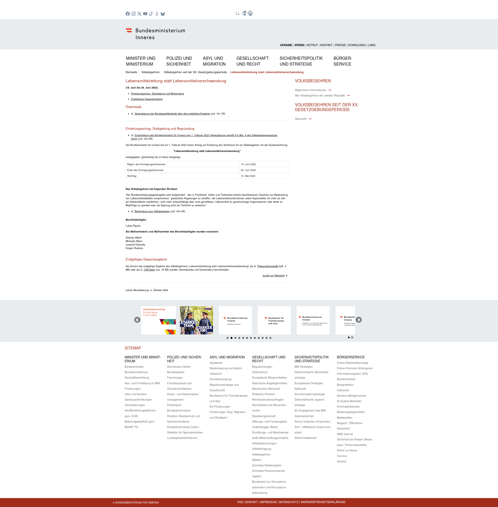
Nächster (359, 320)
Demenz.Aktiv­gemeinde (351, 395)
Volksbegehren (150, 72)
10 (263, 338)
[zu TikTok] (151, 14)
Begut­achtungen (262, 366)
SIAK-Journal (345, 434)
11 (266, 338)
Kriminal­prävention (348, 406)
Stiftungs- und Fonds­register (269, 421)
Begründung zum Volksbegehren (152, 211)
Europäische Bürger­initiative (269, 377)
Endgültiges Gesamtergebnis (147, 99)
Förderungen (133, 388)
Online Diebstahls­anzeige (352, 363)
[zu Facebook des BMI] (128, 14)
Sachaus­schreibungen (138, 399)
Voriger (137, 320)
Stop (352, 337)
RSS (240, 502)
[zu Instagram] (134, 14)
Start (349, 337)
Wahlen (256, 460)
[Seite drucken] (250, 14)
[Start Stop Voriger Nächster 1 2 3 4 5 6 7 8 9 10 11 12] (249, 319)
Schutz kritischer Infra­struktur (313, 421)
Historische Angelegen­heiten (269, 383)
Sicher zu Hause (347, 450)
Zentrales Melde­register (266, 465)
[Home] (156, 30)
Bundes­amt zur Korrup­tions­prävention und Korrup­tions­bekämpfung (269, 487)
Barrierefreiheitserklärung (323, 502)
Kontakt (326, 45)
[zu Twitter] (139, 14)
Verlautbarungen (135, 405)
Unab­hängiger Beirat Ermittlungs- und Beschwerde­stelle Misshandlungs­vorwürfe (270, 432)
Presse (340, 45)
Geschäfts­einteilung (137, 377)
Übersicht (301, 119)
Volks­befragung (261, 449)
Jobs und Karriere (136, 394)
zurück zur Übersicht (274, 275)
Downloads (357, 45)
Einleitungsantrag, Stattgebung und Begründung (157, 93)
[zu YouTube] (145, 14)
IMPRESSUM (268, 502)
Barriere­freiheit (346, 379)
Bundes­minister (134, 366)
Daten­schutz (259, 372)
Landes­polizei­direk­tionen (182, 438)
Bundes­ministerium (136, 372)
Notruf (312, 45)
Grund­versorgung (220, 379)
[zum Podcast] (157, 14)
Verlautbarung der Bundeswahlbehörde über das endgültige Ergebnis (172, 113)
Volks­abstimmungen (264, 443)
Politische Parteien (263, 394)
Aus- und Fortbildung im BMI (142, 383)
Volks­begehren (261, 454)
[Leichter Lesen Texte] (238, 14)
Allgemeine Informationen (310, 90)
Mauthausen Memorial (266, 388)
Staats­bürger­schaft (263, 416)
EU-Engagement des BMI (310, 410)
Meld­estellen (344, 417)
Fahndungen (175, 377)
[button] (141, 60)
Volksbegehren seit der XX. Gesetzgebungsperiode (195, 72)
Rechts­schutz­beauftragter (268, 399)
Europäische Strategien (309, 383)
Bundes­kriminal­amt (179, 410)
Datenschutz (289, 502)
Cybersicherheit (304, 416)
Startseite (131, 72)
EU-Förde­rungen (220, 406)
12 (270, 338)
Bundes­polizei (175, 372)
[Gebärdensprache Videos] (244, 14)
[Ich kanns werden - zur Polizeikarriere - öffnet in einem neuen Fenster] (175, 321)
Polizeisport (174, 405)
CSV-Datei (149, 269)
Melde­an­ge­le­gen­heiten (351, 412)
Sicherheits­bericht (306, 438)
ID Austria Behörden (349, 401)
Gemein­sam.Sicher (179, 366)
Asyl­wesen (216, 363)
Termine (342, 456)
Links (371, 45)
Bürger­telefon (345, 385)
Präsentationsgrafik (267, 266)
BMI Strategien (304, 366)
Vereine (341, 461)
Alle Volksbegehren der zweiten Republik (320, 95)
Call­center (343, 390)
